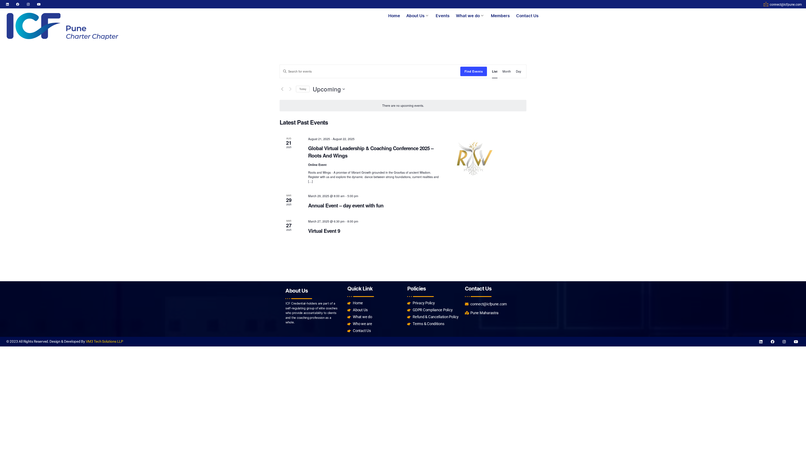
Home (394, 15)
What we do (468, 15)
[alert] (403, 105)
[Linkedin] (7, 4)
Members (500, 15)
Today (302, 89)
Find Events (473, 71)
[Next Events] (290, 89)
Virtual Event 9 (324, 230)
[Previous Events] (282, 89)
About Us (415, 15)
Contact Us (527, 15)
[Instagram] (28, 4)
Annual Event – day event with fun (345, 205)
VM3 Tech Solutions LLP (104, 341)
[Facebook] (18, 4)
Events (443, 15)
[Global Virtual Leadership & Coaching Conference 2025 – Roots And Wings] (488, 158)
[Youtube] (38, 4)
